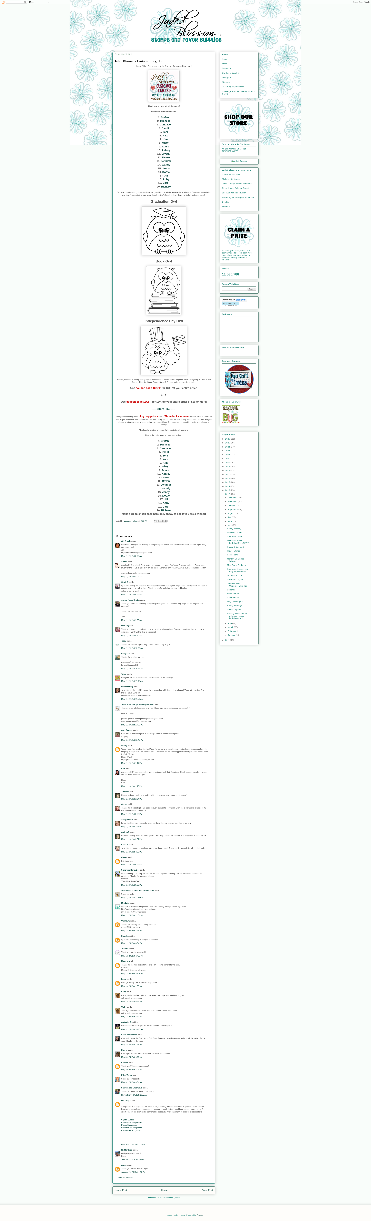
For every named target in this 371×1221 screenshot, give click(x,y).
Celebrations (233, 598)
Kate (165, 135)
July (230, 517)
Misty (165, 142)
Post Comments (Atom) (170, 1198)
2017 (227, 474)
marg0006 (125, 653)
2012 (227, 494)
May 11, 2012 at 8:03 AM (131, 556)
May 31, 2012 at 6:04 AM (131, 1082)
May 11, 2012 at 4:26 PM (131, 852)
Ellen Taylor (126, 1075)
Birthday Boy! (233, 593)
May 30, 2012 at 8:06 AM (131, 1070)
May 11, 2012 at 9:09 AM (131, 620)
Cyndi (165, 128)
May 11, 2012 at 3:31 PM (131, 839)
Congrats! (231, 590)
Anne (123, 1165)
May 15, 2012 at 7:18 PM (131, 1044)
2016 (227, 478)
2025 (227, 443)
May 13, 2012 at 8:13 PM (131, 1017)
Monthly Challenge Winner (235, 560)
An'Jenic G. (126, 1022)
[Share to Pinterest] (166, 521)
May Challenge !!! (235, 601)
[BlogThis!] (157, 521)
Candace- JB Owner (231, 174)
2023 (227, 451)
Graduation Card (234, 575)
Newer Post (121, 1190)
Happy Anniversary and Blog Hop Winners (237, 570)
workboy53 (126, 1100)
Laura (123, 979)
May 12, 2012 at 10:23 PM (132, 956)
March (231, 627)
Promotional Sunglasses (131, 1122)
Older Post (207, 1190)
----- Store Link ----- (163, 409)
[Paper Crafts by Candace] (239, 393)
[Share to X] (160, 521)
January (232, 635)
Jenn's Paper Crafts (130, 600)
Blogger (200, 1215)
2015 (227, 482)
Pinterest (226, 82)
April (230, 623)
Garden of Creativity (231, 73)
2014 (227, 486)
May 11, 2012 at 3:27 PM (131, 827)
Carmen (124, 1063)
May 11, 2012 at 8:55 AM (131, 594)
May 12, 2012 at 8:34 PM (131, 943)
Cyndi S (124, 582)
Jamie (165, 146)
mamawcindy (127, 687)
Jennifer (166, 161)
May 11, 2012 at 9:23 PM (131, 885)
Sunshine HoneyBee (130, 870)
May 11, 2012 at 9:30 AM (131, 635)
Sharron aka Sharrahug (131, 1088)
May (230, 525)
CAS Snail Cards (234, 536)
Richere (166, 186)
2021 (227, 458)
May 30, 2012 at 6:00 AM (131, 1057)
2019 (227, 466)
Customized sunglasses (131, 1130)
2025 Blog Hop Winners (233, 87)
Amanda (226, 206)
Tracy (123, 641)
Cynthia (225, 202)
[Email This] (155, 521)
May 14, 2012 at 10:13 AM (132, 1029)
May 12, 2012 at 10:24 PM (132, 974)
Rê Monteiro (126, 1150)
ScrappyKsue (127, 819)
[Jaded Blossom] (239, 161)
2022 (227, 454)
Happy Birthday (234, 529)
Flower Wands (233, 551)
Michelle (165, 121)
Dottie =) (125, 626)
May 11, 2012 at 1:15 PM (131, 786)
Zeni (165, 132)
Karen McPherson (129, 1035)
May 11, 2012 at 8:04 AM (131, 577)
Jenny (166, 168)
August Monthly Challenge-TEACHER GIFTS (234, 150)
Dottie (166, 172)
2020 (227, 462)
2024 (227, 447)
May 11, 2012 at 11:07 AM (132, 681)
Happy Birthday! (234, 605)
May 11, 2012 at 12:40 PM (132, 740)
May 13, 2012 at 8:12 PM (131, 1001)
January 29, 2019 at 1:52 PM (133, 1172)
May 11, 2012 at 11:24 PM (132, 897)
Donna (124, 1050)
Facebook (226, 68)
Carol (166, 182)
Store (224, 64)
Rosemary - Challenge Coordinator (238, 197)
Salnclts (125, 936)
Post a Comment (125, 1178)
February (232, 631)
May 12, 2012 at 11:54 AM (132, 915)
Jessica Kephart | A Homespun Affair (137, 704)
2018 (227, 470)
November (233, 501)
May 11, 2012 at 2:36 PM (131, 814)
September (233, 509)
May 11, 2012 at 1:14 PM (131, 763)
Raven (166, 157)
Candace (165, 124)
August (231, 513)
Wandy (166, 164)
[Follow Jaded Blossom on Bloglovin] (234, 301)
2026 (227, 439)
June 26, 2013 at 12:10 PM (132, 1159)
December (233, 497)
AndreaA (125, 792)
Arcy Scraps (126, 730)
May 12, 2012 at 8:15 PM (131, 931)
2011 (227, 640)
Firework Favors (234, 532)
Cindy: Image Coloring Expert (235, 188)
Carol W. (125, 845)
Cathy (123, 992)
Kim (165, 139)
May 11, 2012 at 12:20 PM (132, 725)
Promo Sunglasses (129, 1125)
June (230, 521)
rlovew (124, 857)
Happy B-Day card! (235, 547)
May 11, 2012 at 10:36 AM (132, 668)
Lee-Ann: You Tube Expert (234, 193)
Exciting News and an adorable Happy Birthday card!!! (237, 616)
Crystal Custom (127, 1120)
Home (164, 1190)
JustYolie (125, 949)
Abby (166, 179)
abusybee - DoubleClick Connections (137, 890)
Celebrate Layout (235, 579)
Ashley (166, 150)
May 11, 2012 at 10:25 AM (132, 648)
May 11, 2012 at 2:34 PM (131, 799)
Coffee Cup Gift (234, 609)
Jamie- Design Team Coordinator (237, 183)
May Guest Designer (236, 565)
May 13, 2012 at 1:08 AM (131, 986)
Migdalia (125, 903)
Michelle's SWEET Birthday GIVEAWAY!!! (238, 541)
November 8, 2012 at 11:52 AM (134, 1095)
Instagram (226, 77)
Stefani (165, 117)
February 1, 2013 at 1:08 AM (133, 1144)
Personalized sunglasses (131, 1128)
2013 (227, 490)
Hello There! (232, 555)
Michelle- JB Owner (231, 179)
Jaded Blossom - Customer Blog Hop (237, 584)
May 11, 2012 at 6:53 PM (131, 864)
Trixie (123, 674)
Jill (166, 175)
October (232, 505)
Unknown (125, 921)
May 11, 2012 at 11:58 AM (132, 699)
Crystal (165, 153)
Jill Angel (125, 541)
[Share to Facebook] (163, 521)
